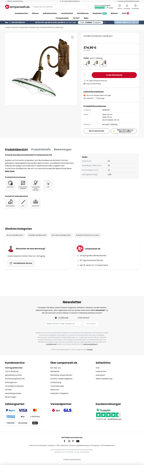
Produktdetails (41, 149)
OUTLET (76, 18)
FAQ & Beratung (11, 371)
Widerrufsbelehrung (104, 378)
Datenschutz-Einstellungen (38, 445)
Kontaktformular (51, 344)
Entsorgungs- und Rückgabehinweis (103, 445)
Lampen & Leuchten (11, 27)
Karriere (53, 378)
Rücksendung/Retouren (15, 378)
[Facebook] (66, 441)
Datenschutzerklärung (90, 344)
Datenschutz (101, 371)
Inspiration (54, 393)
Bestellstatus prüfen (13, 375)
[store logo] (17, 7)
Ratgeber (64, 393)
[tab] (16, 150)
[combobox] (61, 6)
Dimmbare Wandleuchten (61, 235)
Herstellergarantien (13, 393)
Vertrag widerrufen (13, 368)
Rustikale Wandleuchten (37, 235)
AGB (97, 368)
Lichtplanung (55, 382)
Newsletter (55, 371)
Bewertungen (62, 149)
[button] (72, 37)
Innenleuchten (23, 27)
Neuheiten (99, 13)
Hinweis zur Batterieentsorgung (80, 445)
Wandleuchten (34, 27)
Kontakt (8, 389)
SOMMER (90, 22)
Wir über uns (55, 368)
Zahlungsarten (11, 382)
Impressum (100, 375)
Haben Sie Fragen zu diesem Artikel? (125, 131)
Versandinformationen (14, 386)
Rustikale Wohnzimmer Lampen (87, 235)
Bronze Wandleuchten (15, 235)
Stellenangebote (65, 378)
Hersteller (90, 349)
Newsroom (54, 389)
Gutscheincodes (57, 386)
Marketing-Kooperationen (61, 375)
